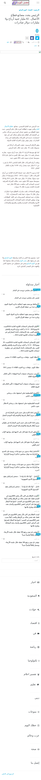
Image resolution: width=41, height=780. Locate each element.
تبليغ (8, 42)
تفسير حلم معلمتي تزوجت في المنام (27, 298)
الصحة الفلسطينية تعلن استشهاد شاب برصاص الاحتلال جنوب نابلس (21, 404)
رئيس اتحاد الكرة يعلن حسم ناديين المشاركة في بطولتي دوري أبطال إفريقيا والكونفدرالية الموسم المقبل (20, 424)
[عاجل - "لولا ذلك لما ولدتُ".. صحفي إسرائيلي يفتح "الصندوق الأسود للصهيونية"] (20, 478)
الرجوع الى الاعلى (8, 774)
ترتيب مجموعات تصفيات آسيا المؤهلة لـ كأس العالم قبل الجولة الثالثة (20, 385)
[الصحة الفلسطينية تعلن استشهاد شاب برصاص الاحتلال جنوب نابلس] (20, 394)
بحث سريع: (35, 557)
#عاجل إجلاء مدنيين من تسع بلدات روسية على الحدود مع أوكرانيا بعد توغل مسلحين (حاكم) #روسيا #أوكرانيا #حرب (21, 467)
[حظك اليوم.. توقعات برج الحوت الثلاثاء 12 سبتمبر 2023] (20, 358)
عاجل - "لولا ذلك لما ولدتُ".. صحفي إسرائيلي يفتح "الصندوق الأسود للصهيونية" (22, 488)
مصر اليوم (23, 261)
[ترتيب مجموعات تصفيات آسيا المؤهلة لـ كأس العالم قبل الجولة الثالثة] (20, 375)
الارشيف (36, 10)
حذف (35, 45)
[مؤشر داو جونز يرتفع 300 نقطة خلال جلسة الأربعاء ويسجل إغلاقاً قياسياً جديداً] (20, 533)
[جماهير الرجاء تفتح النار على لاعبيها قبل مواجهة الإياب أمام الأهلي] (20, 433)
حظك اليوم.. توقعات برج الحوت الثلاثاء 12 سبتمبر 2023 (21, 367)
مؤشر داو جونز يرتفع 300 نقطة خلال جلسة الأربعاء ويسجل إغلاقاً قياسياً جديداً (22, 543)
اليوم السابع (23, 10)
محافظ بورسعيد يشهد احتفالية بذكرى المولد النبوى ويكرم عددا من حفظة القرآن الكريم (22, 315)
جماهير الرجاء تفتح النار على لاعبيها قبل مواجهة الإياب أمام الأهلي (21, 443)
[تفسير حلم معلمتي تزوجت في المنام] (20, 290)
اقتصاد (30, 10)
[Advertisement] (20, 103)
